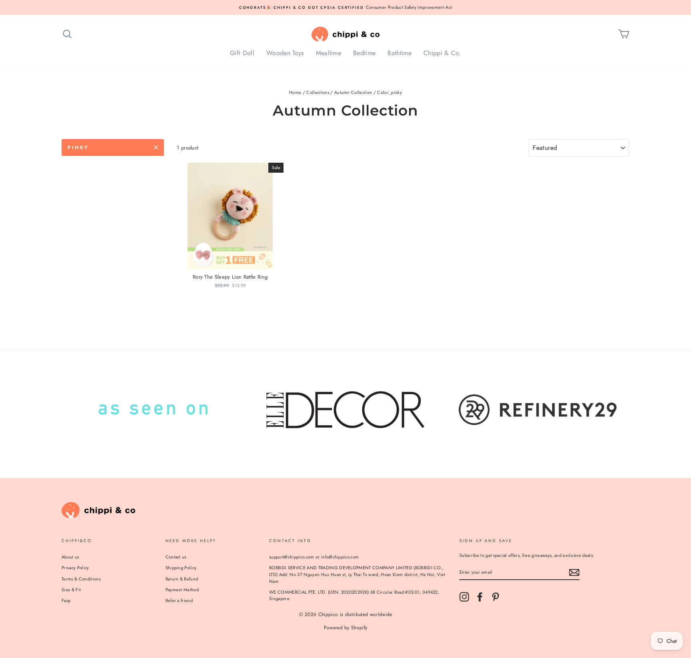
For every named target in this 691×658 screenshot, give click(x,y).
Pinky (78, 147)
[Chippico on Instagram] (464, 597)
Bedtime (364, 53)
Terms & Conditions (81, 579)
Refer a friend (179, 600)
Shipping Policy (181, 567)
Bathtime (399, 53)
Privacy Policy (75, 567)
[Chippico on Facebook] (480, 597)
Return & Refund (182, 579)
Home (295, 92)
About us (70, 557)
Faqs (66, 600)
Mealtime (329, 53)
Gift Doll (242, 53)
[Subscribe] (574, 572)
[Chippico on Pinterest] (495, 597)
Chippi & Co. (442, 53)
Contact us (176, 557)
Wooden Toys (285, 53)
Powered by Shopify (345, 627)
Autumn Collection (353, 92)
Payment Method (182, 589)
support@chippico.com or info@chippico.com (314, 557)
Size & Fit (71, 589)
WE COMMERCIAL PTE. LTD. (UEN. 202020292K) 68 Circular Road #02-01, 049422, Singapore (354, 595)
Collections (317, 92)
